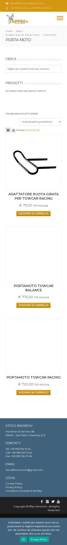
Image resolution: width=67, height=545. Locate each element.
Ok (23, 539)
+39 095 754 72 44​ (20, 8)
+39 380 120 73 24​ (41, 8)
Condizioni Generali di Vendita (24, 490)
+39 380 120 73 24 (21, 452)
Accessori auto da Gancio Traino (25, 90)
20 (29, 130)
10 (26, 130)
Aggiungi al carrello (33, 213)
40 (34, 130)
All (37, 130)
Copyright (19, 506)
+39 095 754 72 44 (20, 448)
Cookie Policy (14, 483)
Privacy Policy (14, 487)
